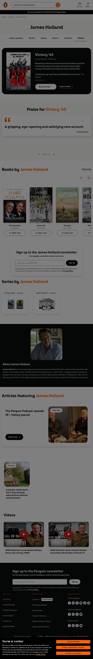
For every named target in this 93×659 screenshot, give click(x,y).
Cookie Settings (73, 642)
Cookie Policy (40, 654)
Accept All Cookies (73, 653)
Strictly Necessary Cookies (73, 647)
